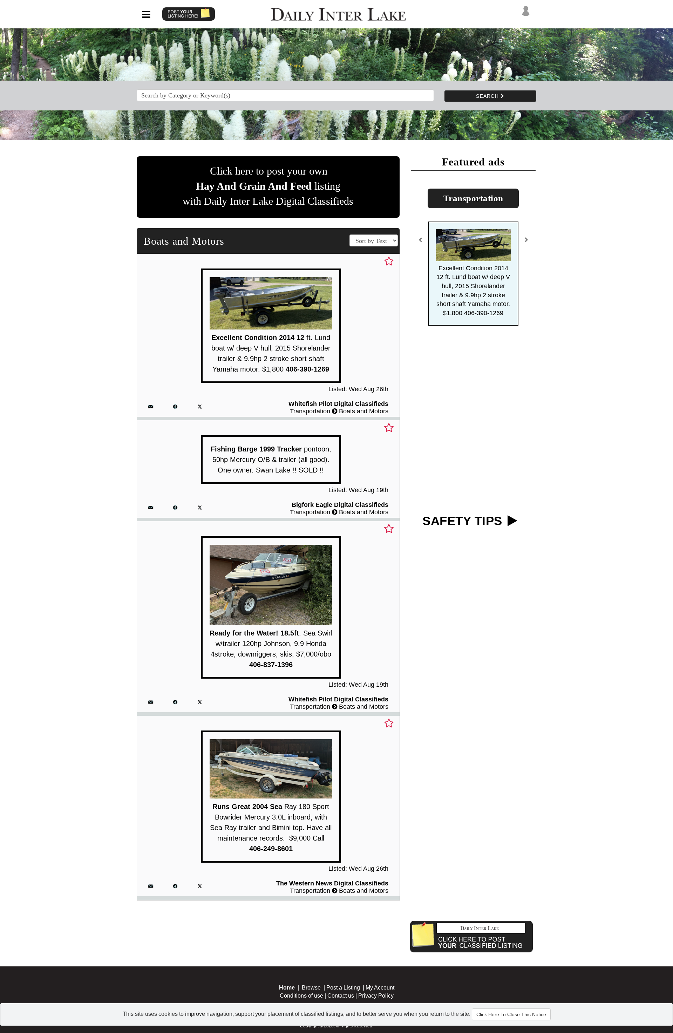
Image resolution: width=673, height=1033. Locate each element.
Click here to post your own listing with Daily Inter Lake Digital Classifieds (268, 186)
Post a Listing (343, 988)
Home (287, 988)
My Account (380, 988)
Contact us (340, 996)
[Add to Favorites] (389, 261)
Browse (311, 988)
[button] (420, 243)
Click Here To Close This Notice (511, 1014)
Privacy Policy (376, 996)
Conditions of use (301, 996)
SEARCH (488, 96)
